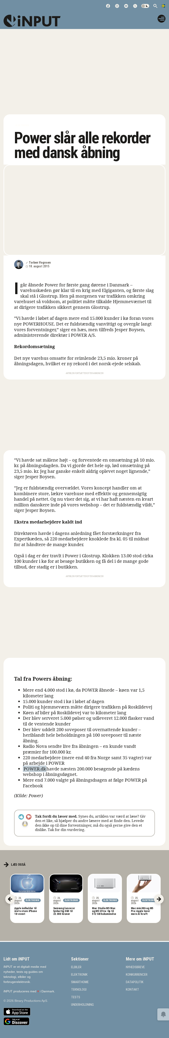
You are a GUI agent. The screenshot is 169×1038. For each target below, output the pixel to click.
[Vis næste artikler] (159, 899)
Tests (75, 997)
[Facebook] (108, 6)
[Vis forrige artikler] (10, 899)
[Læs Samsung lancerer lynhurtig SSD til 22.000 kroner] (66, 883)
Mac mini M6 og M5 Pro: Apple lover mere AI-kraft (142, 911)
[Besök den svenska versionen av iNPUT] (163, 6)
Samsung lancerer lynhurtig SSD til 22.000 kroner (64, 911)
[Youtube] (126, 6)
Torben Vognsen (40, 262)
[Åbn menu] (161, 19)
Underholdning (82, 1004)
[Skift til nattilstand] (145, 6)
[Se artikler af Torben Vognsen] (18, 264)
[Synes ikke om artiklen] (28, 817)
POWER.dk (35, 769)
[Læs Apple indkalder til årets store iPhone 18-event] (27, 883)
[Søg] (155, 6)
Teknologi (78, 989)
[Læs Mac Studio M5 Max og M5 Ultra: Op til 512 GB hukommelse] (105, 883)
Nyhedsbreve (135, 967)
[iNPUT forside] (35, 21)
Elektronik (22, 125)
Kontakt (132, 989)
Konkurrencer (136, 974)
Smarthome (80, 982)
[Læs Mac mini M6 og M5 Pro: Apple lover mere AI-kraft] (144, 883)
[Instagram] (117, 6)
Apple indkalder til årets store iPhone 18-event (25, 911)
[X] (135, 6)
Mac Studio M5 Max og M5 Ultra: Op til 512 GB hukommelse (104, 911)
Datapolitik (134, 982)
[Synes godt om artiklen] (21, 817)
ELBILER (76, 967)
